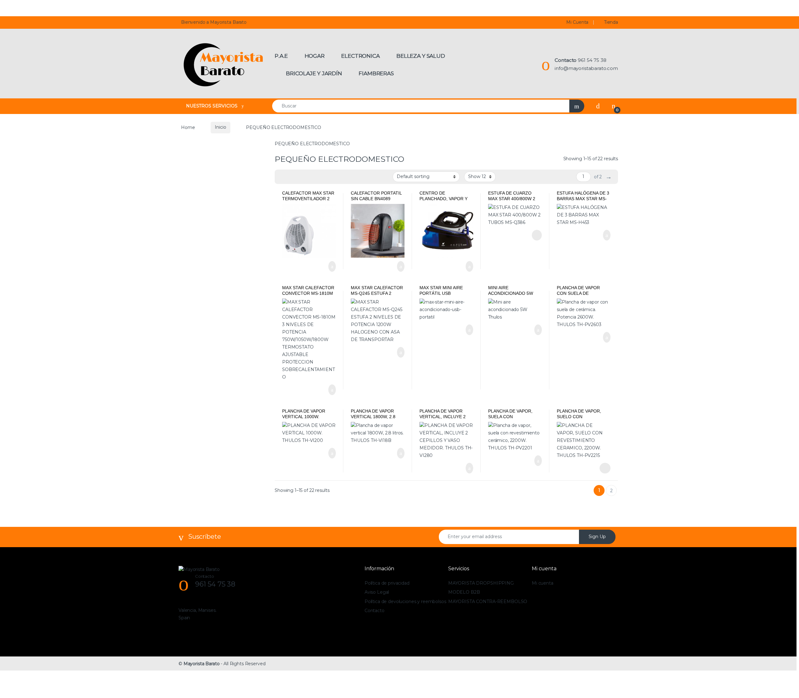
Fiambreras (376, 73)
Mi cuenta (542, 583)
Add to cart (331, 266)
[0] (613, 106)
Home (188, 127)
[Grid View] (283, 177)
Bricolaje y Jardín (314, 73)
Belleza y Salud (420, 56)
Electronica (360, 56)
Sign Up (597, 536)
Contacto (375, 610)
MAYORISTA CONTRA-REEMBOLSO (487, 601)
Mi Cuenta (577, 22)
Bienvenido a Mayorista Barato (214, 22)
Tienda (611, 22)
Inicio (220, 127)
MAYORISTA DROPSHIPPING (481, 583)
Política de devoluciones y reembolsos (405, 601)
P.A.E (281, 56)
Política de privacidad (387, 583)
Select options (602, 468)
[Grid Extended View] (292, 177)
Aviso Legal (377, 592)
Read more (536, 235)
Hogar (315, 56)
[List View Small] (310, 177)
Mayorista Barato (202, 663)
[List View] (301, 177)
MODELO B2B (464, 592)
